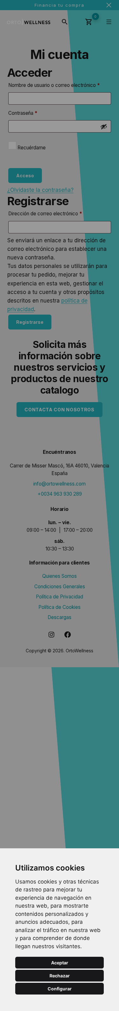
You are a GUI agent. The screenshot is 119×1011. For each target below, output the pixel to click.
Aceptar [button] (59, 962)
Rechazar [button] (60, 975)
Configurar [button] (60, 988)
